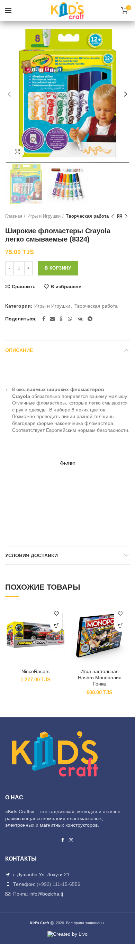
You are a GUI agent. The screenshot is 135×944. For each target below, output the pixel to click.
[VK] (80, 318)
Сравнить (24, 286)
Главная (13, 216)
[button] (56, 626)
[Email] (52, 318)
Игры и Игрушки (44, 216)
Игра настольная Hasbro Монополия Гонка (100, 678)
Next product (126, 216)
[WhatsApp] (70, 318)
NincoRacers (35, 671)
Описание (19, 350)
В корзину (58, 268)
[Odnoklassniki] (61, 318)
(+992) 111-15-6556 (58, 884)
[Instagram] (71, 840)
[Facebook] (43, 318)
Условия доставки (31, 555)
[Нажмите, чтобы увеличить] (17, 152)
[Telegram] (90, 318)
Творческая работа (87, 216)
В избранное (66, 286)
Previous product (112, 216)
